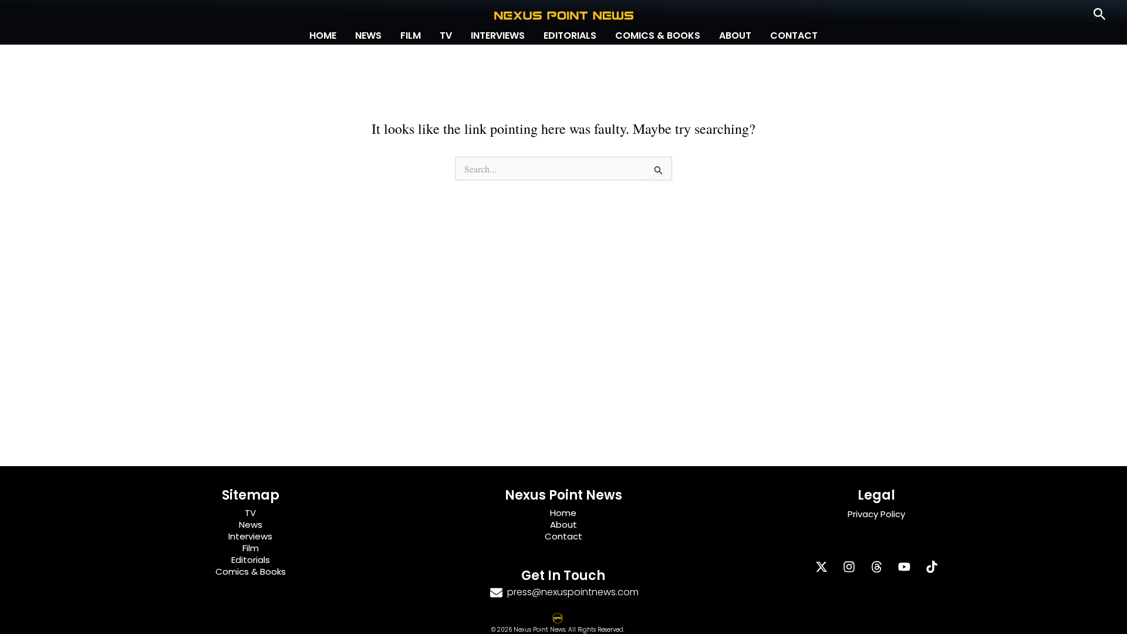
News (368, 35)
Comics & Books (657, 35)
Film (410, 35)
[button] (1099, 14)
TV (446, 35)
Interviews (498, 35)
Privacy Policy (876, 514)
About (735, 35)
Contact (794, 35)
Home (322, 35)
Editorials (570, 35)
